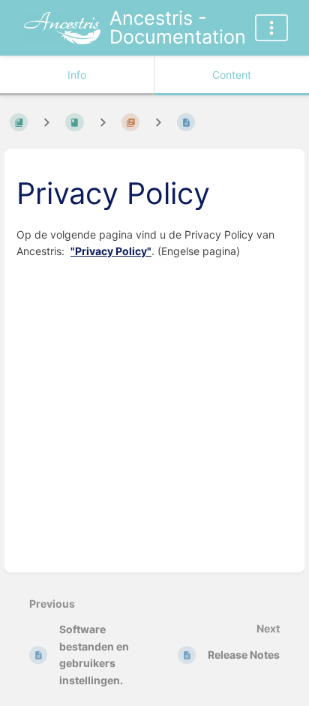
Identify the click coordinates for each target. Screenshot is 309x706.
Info (77, 74)
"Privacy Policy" (111, 251)
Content (231, 74)
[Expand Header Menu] (271, 27)
